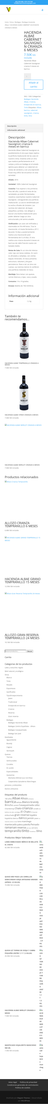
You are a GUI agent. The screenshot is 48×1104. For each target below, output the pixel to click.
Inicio (7, 22)
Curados (10, 764)
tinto (26, 116)
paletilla (26, 824)
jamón (30, 818)
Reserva (11, 713)
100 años (8, 799)
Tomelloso (32, 831)
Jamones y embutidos (13, 785)
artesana (31, 799)
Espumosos (11, 688)
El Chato (26, 811)
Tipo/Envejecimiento (14, 695)
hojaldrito (8, 818)
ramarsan (11, 827)
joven (36, 818)
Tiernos (9, 757)
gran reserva (22, 815)
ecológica (17, 812)
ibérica (15, 818)
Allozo (24, 798)
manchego (26, 821)
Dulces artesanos (11, 789)
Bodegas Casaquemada (17, 730)
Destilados (9, 737)
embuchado (9, 815)
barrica (27, 110)
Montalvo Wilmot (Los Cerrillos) (20, 778)
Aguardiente (11, 740)
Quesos (8, 754)
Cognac (9, 747)
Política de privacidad (28, 1082)
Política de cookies (22, 1088)
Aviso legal (13, 1082)
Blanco (9, 677)
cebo (36, 805)
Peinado (35, 824)
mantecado (11, 824)
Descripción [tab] (12, 126)
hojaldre (33, 815)
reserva (21, 827)
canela (15, 805)
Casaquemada (26, 805)
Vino (30, 116)
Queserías (10, 775)
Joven (10, 698)
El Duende (34, 812)
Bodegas (18, 22)
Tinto (26, 107)
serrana (28, 828)
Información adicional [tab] (16, 130)
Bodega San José (14, 733)
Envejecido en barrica (32, 105)
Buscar (29, 651)
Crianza (32, 102)
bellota (19, 802)
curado (36, 809)
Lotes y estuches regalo (14, 667)
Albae (39, 107)
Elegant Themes (23, 1098)
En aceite (10, 768)
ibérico (23, 818)
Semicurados (12, 761)
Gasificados (11, 692)
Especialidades (12, 771)
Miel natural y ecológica (14, 671)
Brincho (9, 805)
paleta (20, 824)
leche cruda (13, 821)
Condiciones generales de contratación (22, 1085)
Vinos (12, 22)
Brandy (9, 743)
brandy (34, 802)
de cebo (11, 812)
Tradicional (12, 702)
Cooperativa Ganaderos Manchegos (22, 781)
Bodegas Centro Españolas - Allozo (21, 726)
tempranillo (13, 831)
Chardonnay (9, 809)
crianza (36, 113)
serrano (35, 828)
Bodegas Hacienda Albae (18, 723)
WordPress (25, 1101)
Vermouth (10, 751)
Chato (18, 808)
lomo (19, 821)
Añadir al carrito (33, 84)
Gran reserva (13, 716)
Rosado (9, 685)
